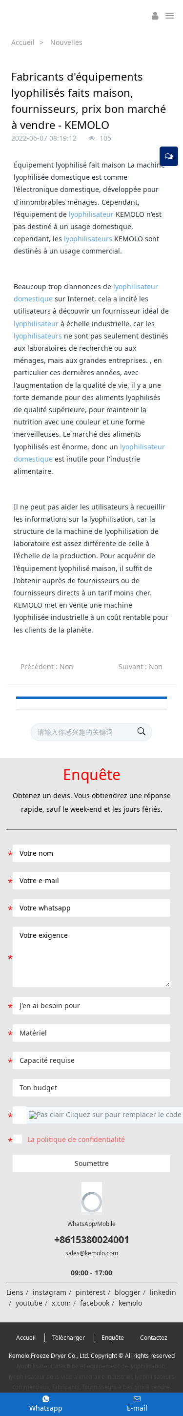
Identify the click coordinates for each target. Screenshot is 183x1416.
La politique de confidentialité (76, 1139)
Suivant (141, 666)
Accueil (23, 42)
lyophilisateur (91, 214)
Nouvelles (66, 42)
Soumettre (92, 1163)
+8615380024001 (91, 1240)
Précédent (46, 666)
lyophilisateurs (88, 238)
